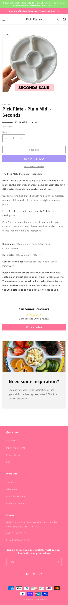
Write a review (34, 327)
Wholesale (11, 489)
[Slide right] (40, 98)
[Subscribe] (58, 562)
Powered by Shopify (40, 599)
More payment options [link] (34, 166)
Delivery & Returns (15, 447)
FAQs (8, 462)
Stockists (10, 482)
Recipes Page (20, 398)
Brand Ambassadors (16, 496)
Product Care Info (15, 503)
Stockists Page (15, 289)
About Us (11, 440)
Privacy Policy (13, 455)
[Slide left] (27, 98)
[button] (3, 19)
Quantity (6, 132)
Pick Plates (29, 599)
